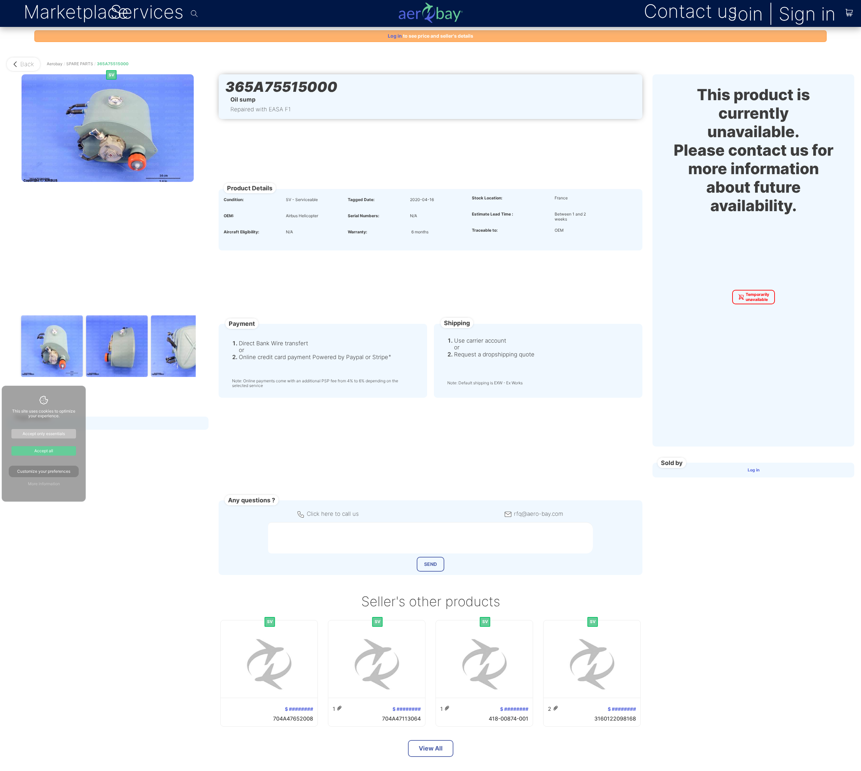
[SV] (226, 625)
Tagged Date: (361, 199)
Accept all (43, 450)
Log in (753, 469)
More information (44, 483)
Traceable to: (485, 230)
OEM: (229, 216)
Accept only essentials (44, 433)
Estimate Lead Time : (492, 214)
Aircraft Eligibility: (241, 232)
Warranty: (357, 232)
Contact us (690, 11)
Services (147, 11)
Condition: (234, 199)
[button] (23, 64)
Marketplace (76, 11)
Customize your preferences (43, 471)
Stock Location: (487, 198)
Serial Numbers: (363, 216)
